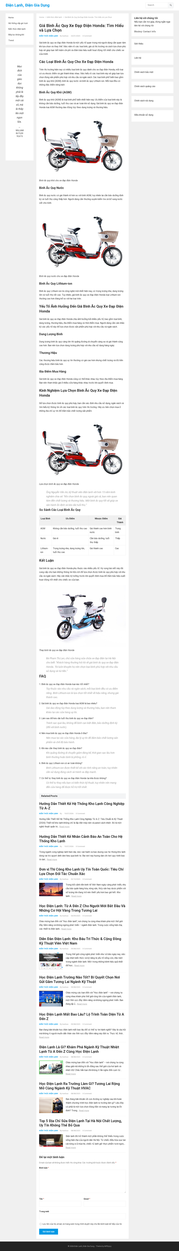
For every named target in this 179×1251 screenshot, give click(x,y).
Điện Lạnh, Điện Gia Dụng (28, 5)
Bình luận (44, 1168)
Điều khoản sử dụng (143, 115)
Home (11, 17)
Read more (64, 826)
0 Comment (87, 36)
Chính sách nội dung (143, 100)
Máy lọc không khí (16, 35)
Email (87, 1199)
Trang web (44, 1211)
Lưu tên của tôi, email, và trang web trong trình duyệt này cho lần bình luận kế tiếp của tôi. (82, 1224)
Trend (11, 40)
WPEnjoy (107, 1246)
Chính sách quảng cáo (144, 86)
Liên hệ (137, 58)
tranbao (65, 36)
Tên (41, 1199)
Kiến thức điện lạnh (17, 29)
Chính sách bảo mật (143, 72)
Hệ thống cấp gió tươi (18, 23)
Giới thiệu (138, 43)
